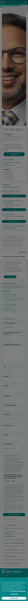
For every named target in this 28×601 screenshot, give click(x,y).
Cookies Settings (14, 594)
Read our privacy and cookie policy (18, 591)
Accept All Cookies (14, 598)
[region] (14, 589)
